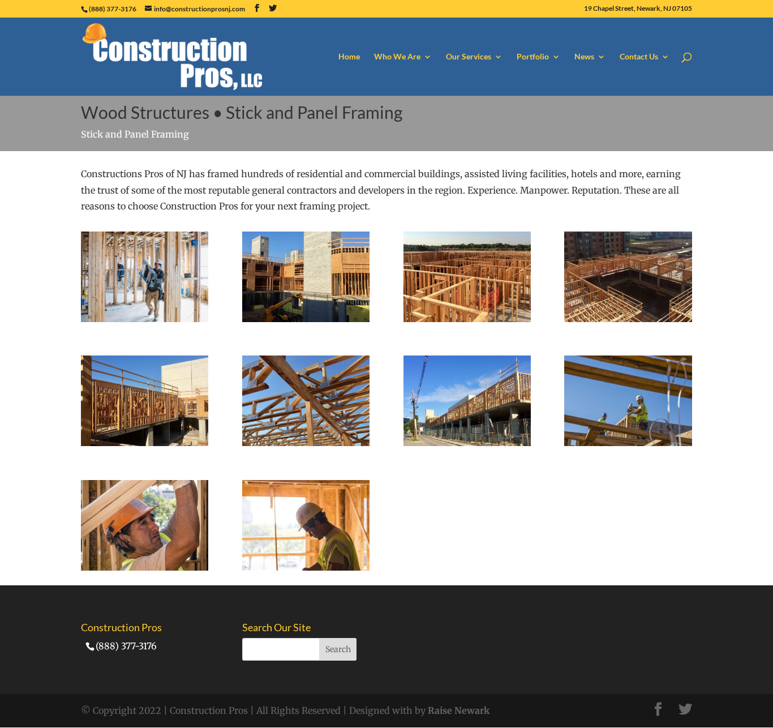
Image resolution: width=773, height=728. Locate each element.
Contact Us (639, 57)
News (584, 57)
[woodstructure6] (467, 318)
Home (349, 57)
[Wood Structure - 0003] (306, 567)
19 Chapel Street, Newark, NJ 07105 (638, 8)
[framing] (144, 318)
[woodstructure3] (306, 442)
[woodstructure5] (628, 318)
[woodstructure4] (144, 442)
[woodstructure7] (306, 318)
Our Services (468, 57)
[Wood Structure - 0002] (144, 567)
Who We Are (397, 57)
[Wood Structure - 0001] (628, 442)
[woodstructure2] (467, 442)
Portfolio (533, 57)
